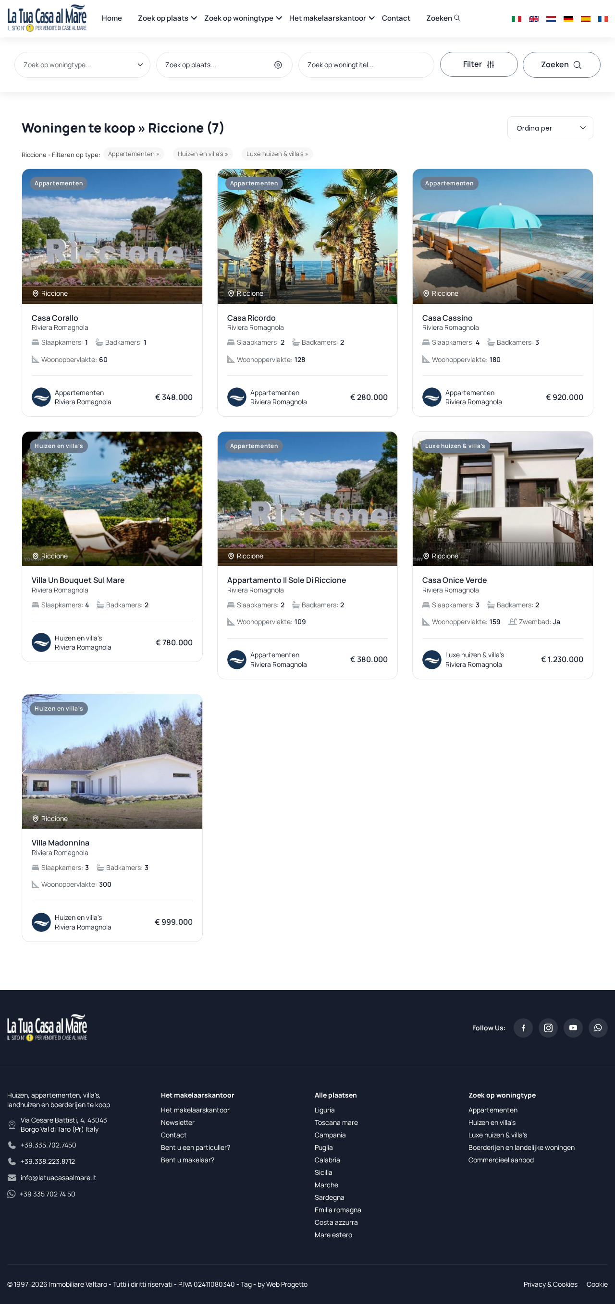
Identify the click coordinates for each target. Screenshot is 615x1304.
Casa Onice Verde (454, 585)
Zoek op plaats (163, 18)
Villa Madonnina (60, 847)
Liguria (325, 1109)
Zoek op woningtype (238, 18)
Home (112, 18)
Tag (246, 1284)
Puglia (324, 1147)
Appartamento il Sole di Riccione (286, 585)
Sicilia (323, 1172)
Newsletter (178, 1122)
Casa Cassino (450, 323)
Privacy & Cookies (551, 1284)
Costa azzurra (336, 1222)
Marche (326, 1184)
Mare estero (333, 1234)
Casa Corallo (60, 323)
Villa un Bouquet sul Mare (78, 585)
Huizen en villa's (492, 1122)
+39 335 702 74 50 (47, 1193)
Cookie (597, 1284)
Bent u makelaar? (187, 1159)
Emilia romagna (338, 1209)
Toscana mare (336, 1122)
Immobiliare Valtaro (78, 1284)
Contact (396, 18)
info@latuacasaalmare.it (59, 1177)
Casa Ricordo (255, 323)
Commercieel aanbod (501, 1159)
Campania (330, 1134)
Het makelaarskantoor (327, 18)
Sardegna (329, 1197)
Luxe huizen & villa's (497, 1134)
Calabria (327, 1159)
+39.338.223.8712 (48, 1161)
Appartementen (492, 1109)
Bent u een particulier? (195, 1147)
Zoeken (440, 18)
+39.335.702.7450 (48, 1144)
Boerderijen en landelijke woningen (521, 1147)
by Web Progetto (283, 1284)
